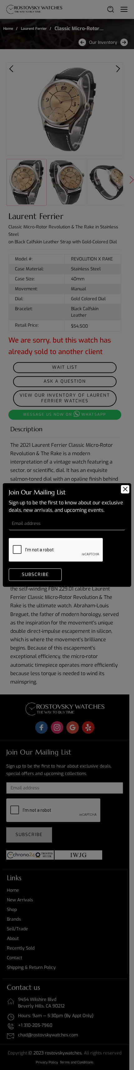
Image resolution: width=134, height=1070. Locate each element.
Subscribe (35, 574)
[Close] (125, 489)
